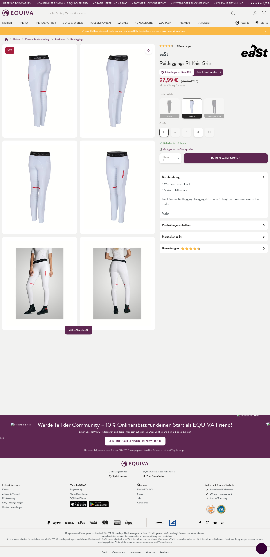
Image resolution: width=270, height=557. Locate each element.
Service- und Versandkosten (191, 533)
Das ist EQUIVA (145, 489)
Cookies (164, 552)
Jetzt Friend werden (207, 72)
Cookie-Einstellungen (12, 507)
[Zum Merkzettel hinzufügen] (148, 50)
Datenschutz (118, 552)
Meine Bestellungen (79, 494)
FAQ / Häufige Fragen (12, 503)
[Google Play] (99, 504)
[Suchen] (233, 13)
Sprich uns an (119, 476)
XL (198, 132)
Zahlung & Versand (10, 494)
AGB (104, 552)
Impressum (135, 552)
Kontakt (5, 489)
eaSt (163, 54)
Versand (181, 85)
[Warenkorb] (264, 13)
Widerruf (151, 552)
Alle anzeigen (78, 330)
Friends (245, 22)
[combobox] (138, 13)
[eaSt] (254, 50)
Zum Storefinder (155, 476)
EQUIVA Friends (78, 498)
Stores (264, 22)
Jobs (139, 498)
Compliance (142, 503)
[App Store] (78, 504)
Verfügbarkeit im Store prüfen (178, 149)
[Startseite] (6, 39)
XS (211, 133)
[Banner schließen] (265, 31)
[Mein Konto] (255, 13)
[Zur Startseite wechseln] (18, 13)
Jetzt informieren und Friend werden (135, 441)
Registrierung (76, 489)
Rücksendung (8, 498)
